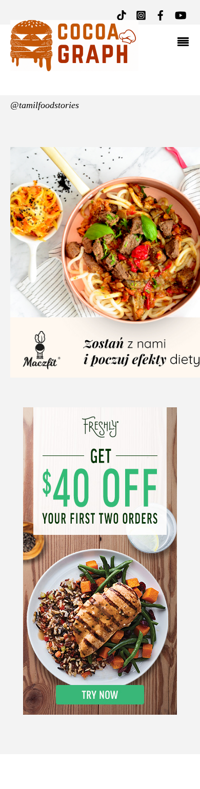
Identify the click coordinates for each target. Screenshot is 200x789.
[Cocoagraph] (74, 66)
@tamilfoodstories (44, 105)
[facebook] (160, 14)
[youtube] (180, 14)
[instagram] (141, 14)
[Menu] (185, 43)
